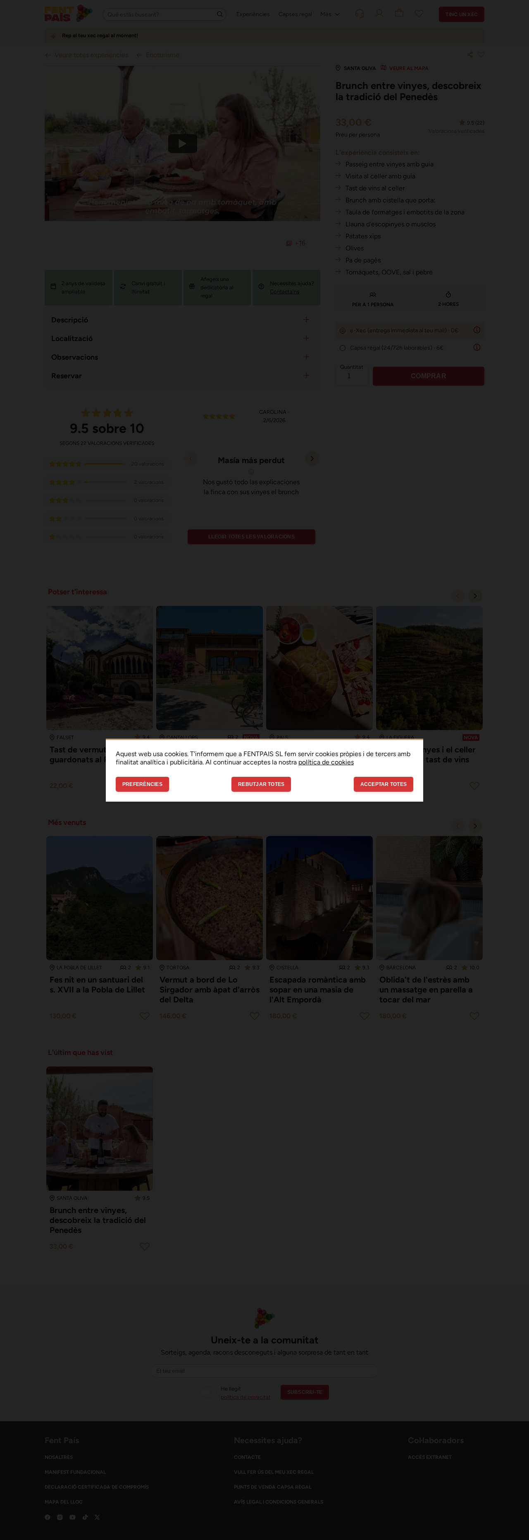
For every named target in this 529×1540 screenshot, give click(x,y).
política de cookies (326, 762)
